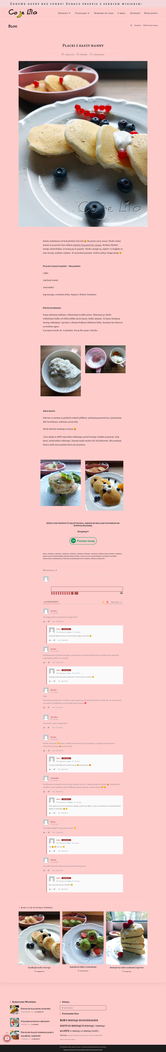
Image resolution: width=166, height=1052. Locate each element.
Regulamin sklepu (96, 1050)
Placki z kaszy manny (150, 25)
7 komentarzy (35, 1039)
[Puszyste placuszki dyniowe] (14, 1009)
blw (105, 554)
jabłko (45, 556)
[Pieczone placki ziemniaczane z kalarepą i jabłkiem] (14, 1035)
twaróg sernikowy (98, 559)
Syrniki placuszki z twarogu (39, 967)
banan (73, 1039)
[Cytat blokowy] (65, 593)
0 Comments (35, 1024)
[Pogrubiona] (52, 593)
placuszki (105, 556)
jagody (50, 556)
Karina (69, 761)
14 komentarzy (98, 54)
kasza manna (58, 556)
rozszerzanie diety (77, 559)
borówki (111, 554)
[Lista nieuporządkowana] (63, 593)
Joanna (69, 673)
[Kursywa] (54, 593)
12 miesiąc (65, 554)
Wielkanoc (77, 1035)
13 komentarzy (39, 1012)
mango (71, 556)
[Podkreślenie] (56, 593)
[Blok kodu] (67, 593)
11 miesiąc (57, 554)
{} (72, 593)
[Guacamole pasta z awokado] (14, 1022)
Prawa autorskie (69, 1050)
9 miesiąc (94, 554)
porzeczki (66, 559)
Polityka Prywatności (82, 1050)
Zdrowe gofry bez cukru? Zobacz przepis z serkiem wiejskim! (76, 4)
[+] (76, 593)
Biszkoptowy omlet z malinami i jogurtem (127, 967)
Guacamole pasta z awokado (35, 1021)
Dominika (70, 802)
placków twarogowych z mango (87, 245)
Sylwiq (69, 881)
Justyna (69, 632)
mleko (77, 556)
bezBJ (94, 1030)
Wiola (68, 843)
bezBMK (101, 554)
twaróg (87, 559)
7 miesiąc (80, 554)
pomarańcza (56, 559)
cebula (62, 1039)
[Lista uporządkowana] (60, 593)
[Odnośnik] (69, 593)
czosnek (70, 1035)
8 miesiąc (87, 554)
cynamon (118, 554)
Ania (58, 629)
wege (65, 1039)
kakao (69, 1039)
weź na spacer (84, 1035)
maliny (66, 556)
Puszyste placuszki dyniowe (35, 1008)
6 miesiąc (72, 554)
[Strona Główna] (131, 25)
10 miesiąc (50, 554)
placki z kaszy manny (93, 556)
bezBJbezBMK (98, 1035)
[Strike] (58, 593)
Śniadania (83, 54)
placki (82, 556)
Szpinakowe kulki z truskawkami (83, 967)
